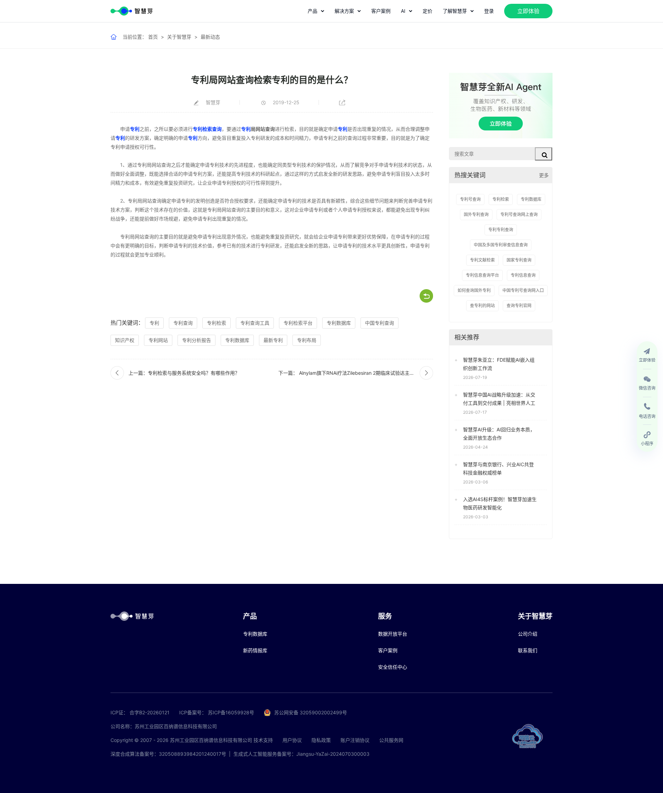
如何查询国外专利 (474, 290)
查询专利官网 (519, 305)
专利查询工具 (254, 323)
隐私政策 (321, 740)
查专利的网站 (482, 305)
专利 (135, 129)
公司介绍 (527, 634)
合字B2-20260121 (149, 712)
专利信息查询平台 (482, 275)
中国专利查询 (379, 323)
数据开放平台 (392, 634)
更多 (544, 175)
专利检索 (216, 323)
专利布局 (306, 340)
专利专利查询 (500, 229)
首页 (153, 37)
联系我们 (527, 650)
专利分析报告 (196, 340)
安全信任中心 (392, 667)
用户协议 (292, 740)
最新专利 (273, 340)
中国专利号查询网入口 (523, 290)
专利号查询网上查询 (519, 214)
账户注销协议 (354, 740)
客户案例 (381, 11)
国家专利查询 (519, 260)
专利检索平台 (298, 323)
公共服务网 (391, 740)
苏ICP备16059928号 (231, 712)
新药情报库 (255, 650)
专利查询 (183, 323)
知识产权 (124, 340)
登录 (489, 11)
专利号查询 (470, 199)
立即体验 (528, 11)
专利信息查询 (523, 275)
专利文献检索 (482, 260)
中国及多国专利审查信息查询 (501, 244)
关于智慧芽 (179, 37)
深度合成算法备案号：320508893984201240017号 (168, 754)
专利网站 (158, 340)
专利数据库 (339, 323)
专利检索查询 (207, 129)
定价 (427, 11)
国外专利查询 (476, 214)
